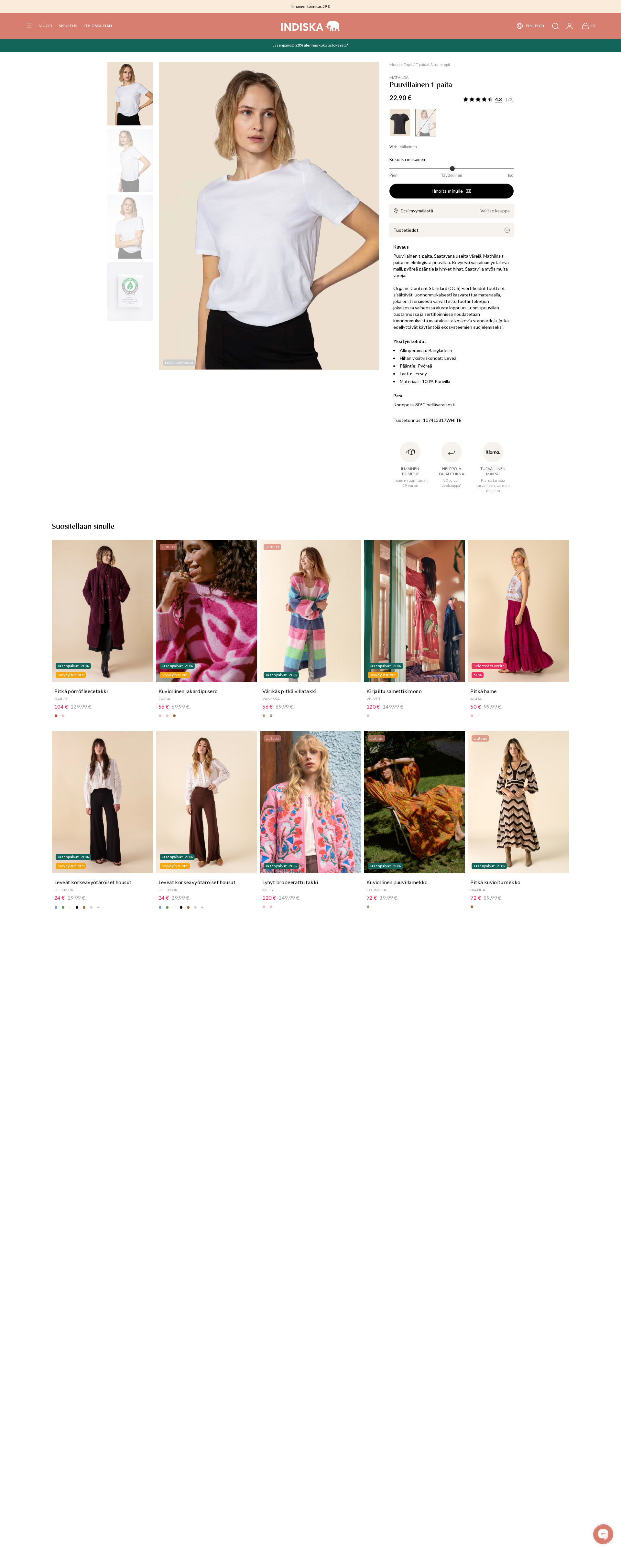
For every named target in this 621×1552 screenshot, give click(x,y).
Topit (408, 64)
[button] (29, 26)
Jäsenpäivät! (284, 45)
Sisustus (68, 25)
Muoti (45, 25)
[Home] (310, 26)
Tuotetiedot (406, 230)
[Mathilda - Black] (399, 122)
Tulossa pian (98, 25)
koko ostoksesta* (333, 45)
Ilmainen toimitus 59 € (310, 6)
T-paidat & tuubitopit (433, 64)
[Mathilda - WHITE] (425, 122)
